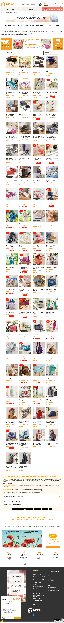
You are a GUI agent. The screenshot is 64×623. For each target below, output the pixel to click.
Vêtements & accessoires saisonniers (14, 25)
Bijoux (57, 25)
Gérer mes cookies (37, 593)
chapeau (32, 485)
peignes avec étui (15, 487)
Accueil (2, 12)
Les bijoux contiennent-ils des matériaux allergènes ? (13, 501)
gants (26, 485)
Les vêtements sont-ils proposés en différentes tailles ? (14, 496)
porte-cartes (19, 489)
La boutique (6, 12)
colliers (26, 492)
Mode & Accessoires (13, 12)
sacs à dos (18, 490)
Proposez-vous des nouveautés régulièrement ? (13, 504)
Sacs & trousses (51, 25)
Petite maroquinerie (40, 25)
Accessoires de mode (29, 25)
